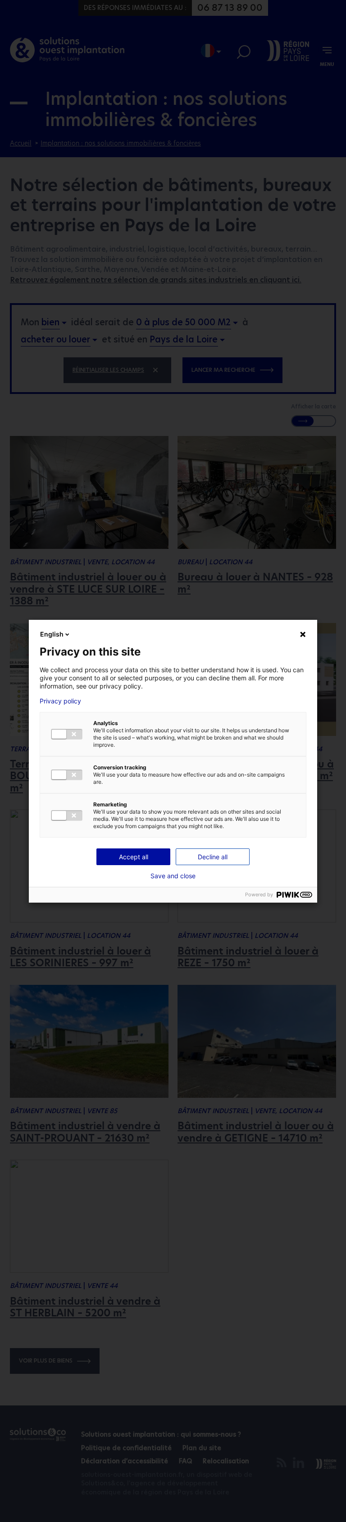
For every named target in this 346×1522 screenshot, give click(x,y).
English (52, 634)
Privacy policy (60, 701)
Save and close (173, 876)
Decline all (213, 857)
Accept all (133, 857)
